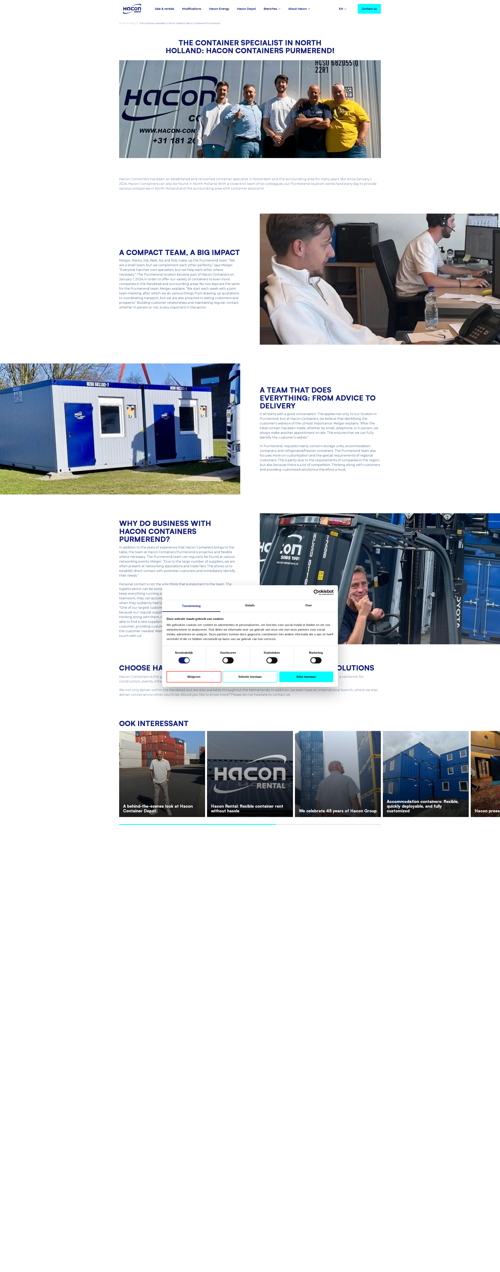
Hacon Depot (246, 9)
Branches (270, 9)
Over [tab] (308, 605)
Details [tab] (250, 605)
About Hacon (297, 9)
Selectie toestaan (250, 676)
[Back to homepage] (132, 8)
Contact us (369, 9)
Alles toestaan (306, 676)
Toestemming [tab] (191, 605)
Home (122, 23)
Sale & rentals (164, 9)
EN (341, 9)
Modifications (191, 9)
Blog (132, 23)
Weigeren (193, 676)
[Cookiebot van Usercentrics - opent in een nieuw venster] (316, 592)
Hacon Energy (219, 9)
